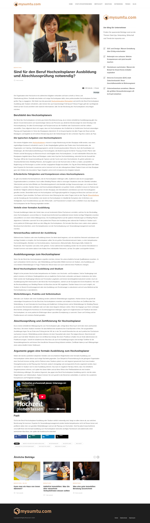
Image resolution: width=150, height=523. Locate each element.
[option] (27, 478)
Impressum (132, 518)
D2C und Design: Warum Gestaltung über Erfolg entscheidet (121, 50)
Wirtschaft (98, 4)
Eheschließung (93, 195)
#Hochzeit (79, 443)
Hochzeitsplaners (39, 142)
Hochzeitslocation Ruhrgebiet (62, 101)
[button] (20, 436)
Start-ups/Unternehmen (83, 4)
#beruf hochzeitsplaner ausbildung (33, 443)
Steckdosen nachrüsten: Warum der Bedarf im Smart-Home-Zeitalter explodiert (121, 69)
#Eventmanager (53, 443)
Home (71, 4)
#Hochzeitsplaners (44, 446)
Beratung (108, 4)
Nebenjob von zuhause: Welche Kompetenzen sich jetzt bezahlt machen (119, 59)
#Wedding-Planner (60, 446)
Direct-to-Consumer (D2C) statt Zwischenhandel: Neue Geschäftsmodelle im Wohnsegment (121, 80)
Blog (134, 4)
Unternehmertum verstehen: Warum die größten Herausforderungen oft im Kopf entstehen (121, 91)
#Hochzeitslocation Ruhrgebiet (24, 446)
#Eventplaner (67, 443)
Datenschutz (123, 518)
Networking (118, 4)
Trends (127, 4)
